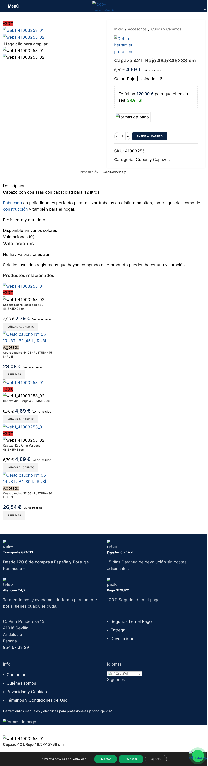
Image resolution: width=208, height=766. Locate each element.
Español (121, 673)
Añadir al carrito (149, 136)
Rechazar (131, 759)
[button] (20, 327)
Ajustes (156, 759)
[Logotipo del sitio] (104, 5)
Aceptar (105, 759)
